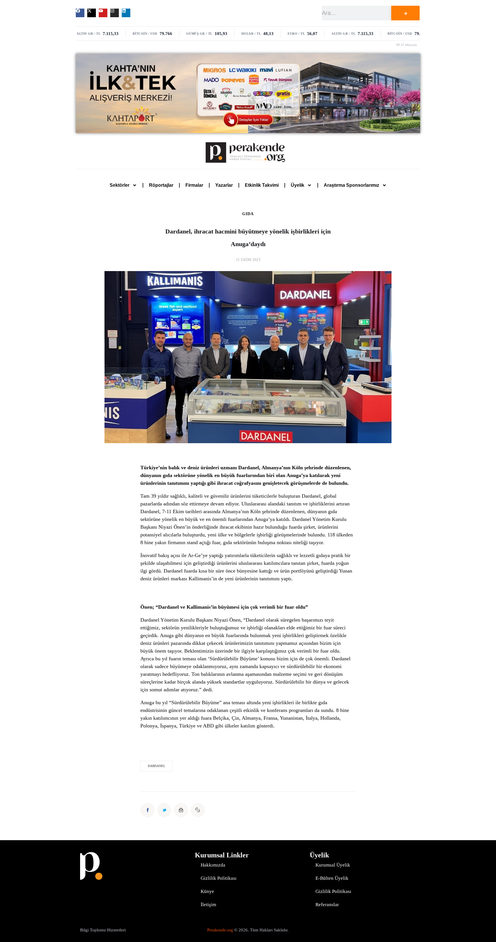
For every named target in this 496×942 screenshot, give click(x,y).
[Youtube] (103, 13)
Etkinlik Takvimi (262, 185)
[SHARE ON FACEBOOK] (147, 810)
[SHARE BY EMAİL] (181, 810)
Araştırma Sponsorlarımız (351, 185)
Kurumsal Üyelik (332, 865)
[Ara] (405, 13)
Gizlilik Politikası (219, 878)
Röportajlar (161, 185)
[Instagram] (114, 13)
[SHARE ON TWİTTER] (164, 810)
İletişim (208, 904)
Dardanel (156, 766)
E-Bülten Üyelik (331, 878)
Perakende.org (220, 930)
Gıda (247, 214)
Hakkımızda (213, 865)
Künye (207, 891)
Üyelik (297, 185)
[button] (198, 810)
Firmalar (194, 185)
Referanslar (327, 904)
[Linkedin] (126, 13)
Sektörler (119, 185)
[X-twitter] (91, 13)
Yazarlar (224, 185)
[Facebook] (80, 13)
